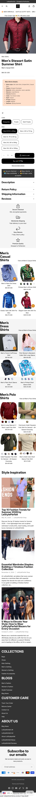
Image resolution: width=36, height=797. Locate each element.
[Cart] (33, 6)
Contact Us (5, 710)
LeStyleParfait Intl (7, 733)
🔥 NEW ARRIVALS (8, 12)
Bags (3, 656)
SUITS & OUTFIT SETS (23, 12)
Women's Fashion (7, 686)
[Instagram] (13, 788)
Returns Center (6, 706)
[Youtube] (16, 788)
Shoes (4, 660)
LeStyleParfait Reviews (9, 743)
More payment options (18, 165)
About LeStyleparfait (8, 736)
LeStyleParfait (20, 779)
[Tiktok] (20, 788)
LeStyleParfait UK (7, 730)
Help (3, 717)
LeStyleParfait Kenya (8, 740)
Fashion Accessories (8, 673)
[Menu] (2, 6)
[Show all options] (34, 283)
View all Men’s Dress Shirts (27, 330)
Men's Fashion (6, 683)
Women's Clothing (7, 670)
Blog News (5, 693)
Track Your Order (7, 703)
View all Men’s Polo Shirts (27, 398)
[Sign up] (31, 767)
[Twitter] (23, 788)
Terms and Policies (18, 784)
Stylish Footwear (7, 690)
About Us (5, 713)
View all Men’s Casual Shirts (27, 260)
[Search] (6, 6)
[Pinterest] (27, 788)
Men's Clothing (6, 667)
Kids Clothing (6, 663)
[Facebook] (9, 788)
